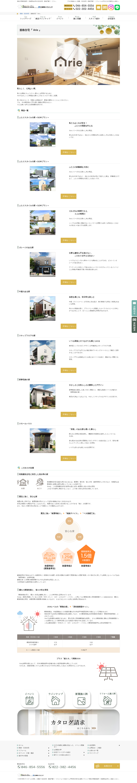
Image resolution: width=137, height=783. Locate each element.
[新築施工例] (77, 18)
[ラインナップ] (42, 18)
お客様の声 (58, 750)
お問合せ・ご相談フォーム (107, 766)
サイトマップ (93, 753)
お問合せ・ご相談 (95, 748)
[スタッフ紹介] (94, 18)
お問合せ (98, 7)
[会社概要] (111, 18)
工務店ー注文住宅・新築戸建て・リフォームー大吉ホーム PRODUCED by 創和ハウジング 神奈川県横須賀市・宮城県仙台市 (72, 779)
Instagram (111, 7)
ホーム (21, 745)
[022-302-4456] (79, 8)
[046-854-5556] (79, 5)
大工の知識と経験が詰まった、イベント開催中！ (69, 746)
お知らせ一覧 (93, 750)
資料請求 (104, 7)
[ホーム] (17, 14)
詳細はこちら (68, 152)
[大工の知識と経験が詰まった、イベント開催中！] (59, 18)
